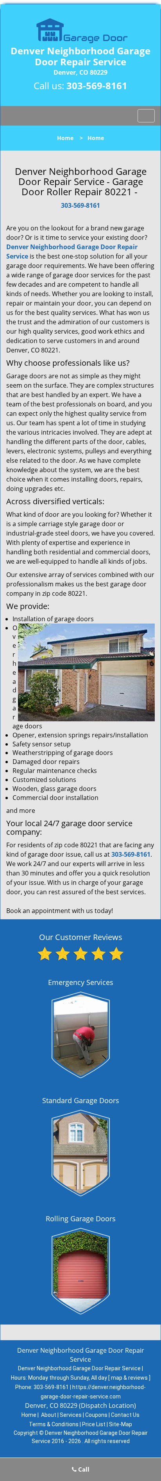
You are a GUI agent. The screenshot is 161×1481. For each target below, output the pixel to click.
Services (71, 1415)
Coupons (96, 1415)
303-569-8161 (96, 85)
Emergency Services (80, 982)
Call (83, 1469)
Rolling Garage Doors (81, 1218)
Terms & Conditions (54, 1424)
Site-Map (120, 1424)
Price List (94, 1424)
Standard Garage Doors (80, 1100)
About (48, 1415)
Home (65, 138)
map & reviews (130, 1378)
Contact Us (125, 1415)
